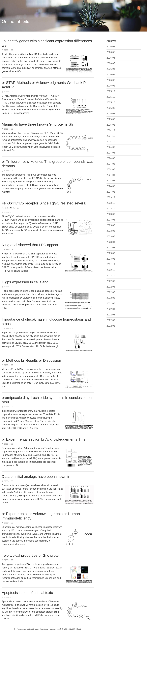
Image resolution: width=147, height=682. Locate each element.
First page (53, 629)
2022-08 (111, 287)
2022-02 (111, 320)
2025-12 (111, 91)
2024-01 (111, 192)
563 (72, 629)
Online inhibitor (16, 21)
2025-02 (111, 119)
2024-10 (111, 141)
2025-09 (111, 108)
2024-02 (111, 186)
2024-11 (111, 136)
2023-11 (111, 203)
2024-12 (111, 130)
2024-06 (111, 164)
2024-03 (111, 180)
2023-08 (111, 220)
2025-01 (111, 125)
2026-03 (111, 74)
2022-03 (111, 314)
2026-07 (111, 52)
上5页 (60, 629)
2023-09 (111, 214)
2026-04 (111, 69)
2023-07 (111, 225)
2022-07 (111, 292)
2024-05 (111, 169)
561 (65, 629)
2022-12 (111, 264)
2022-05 (111, 303)
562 (69, 629)
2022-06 (111, 298)
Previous (44, 629)
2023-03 (111, 247)
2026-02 (111, 80)
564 (76, 629)
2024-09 (111, 147)
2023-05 (111, 236)
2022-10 (111, 275)
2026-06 (111, 58)
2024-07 (111, 158)
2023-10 (111, 208)
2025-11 (111, 97)
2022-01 (111, 326)
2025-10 (111, 102)
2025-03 (111, 113)
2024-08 (111, 152)
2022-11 (111, 270)
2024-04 (111, 175)
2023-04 (111, 242)
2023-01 (111, 259)
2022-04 (111, 309)
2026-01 (111, 85)
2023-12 (111, 197)
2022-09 (111, 281)
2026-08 (111, 46)
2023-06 (111, 231)
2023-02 (111, 253)
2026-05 (111, 63)
